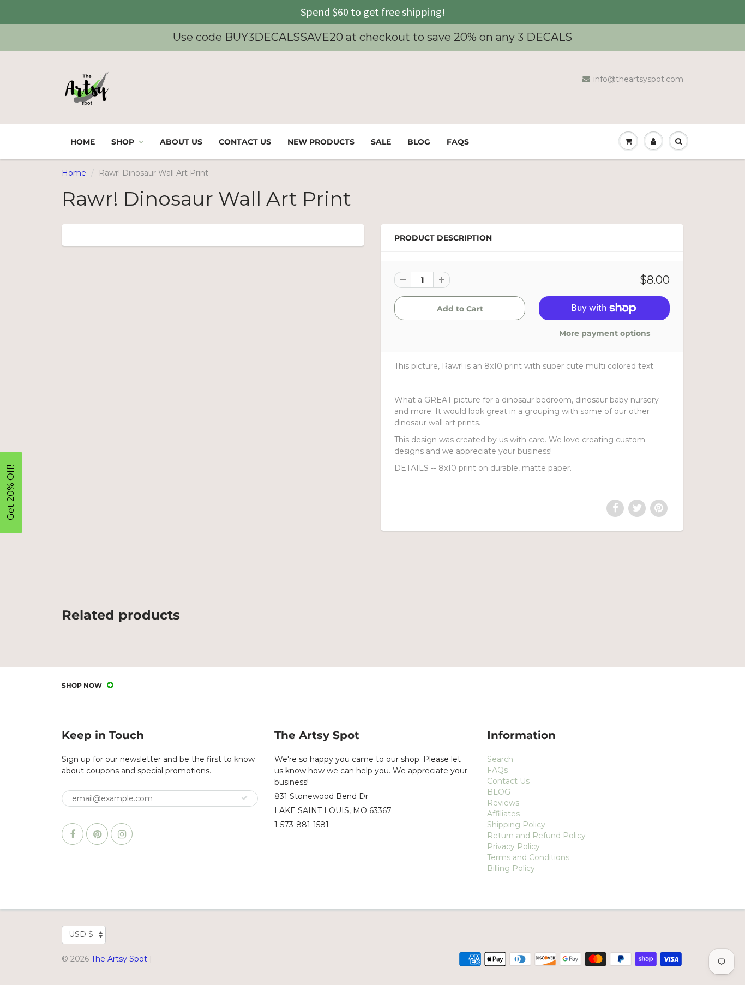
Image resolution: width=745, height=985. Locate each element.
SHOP (122, 142)
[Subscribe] (244, 798)
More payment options (604, 333)
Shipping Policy (516, 825)
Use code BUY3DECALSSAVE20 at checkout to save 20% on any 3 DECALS (372, 37)
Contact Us (245, 142)
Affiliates (503, 814)
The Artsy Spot (119, 959)
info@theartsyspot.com (638, 79)
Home (82, 142)
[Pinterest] (97, 834)
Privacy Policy (513, 846)
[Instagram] (122, 834)
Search (500, 759)
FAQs (458, 142)
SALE (381, 142)
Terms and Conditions (528, 857)
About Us (181, 142)
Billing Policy (511, 868)
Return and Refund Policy (536, 835)
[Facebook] (72, 834)
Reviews (503, 803)
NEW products (321, 142)
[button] (11, 492)
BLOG (418, 142)
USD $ (81, 934)
